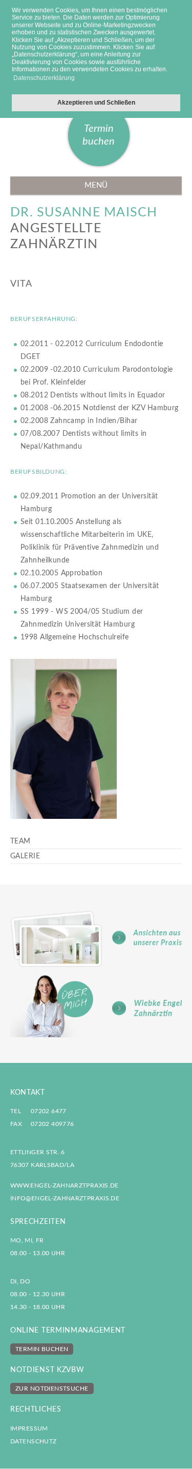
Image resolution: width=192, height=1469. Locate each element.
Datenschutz (33, 1441)
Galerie (25, 856)
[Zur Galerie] (96, 939)
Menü (96, 185)
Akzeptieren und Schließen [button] (96, 102)
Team (20, 841)
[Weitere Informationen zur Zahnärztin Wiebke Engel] (96, 1005)
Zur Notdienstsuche (52, 1388)
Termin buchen (98, 135)
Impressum (29, 1428)
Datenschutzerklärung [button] (44, 78)
